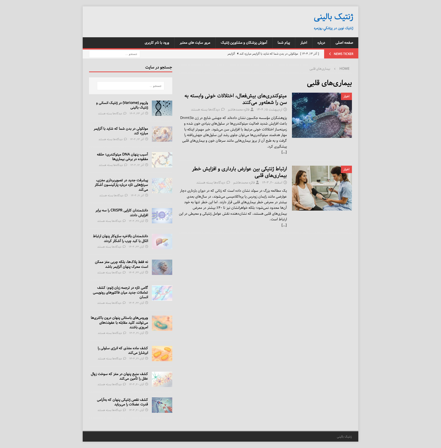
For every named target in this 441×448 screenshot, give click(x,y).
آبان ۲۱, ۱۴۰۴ (136, 333)
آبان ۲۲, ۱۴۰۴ (136, 302)
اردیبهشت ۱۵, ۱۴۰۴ (269, 110)
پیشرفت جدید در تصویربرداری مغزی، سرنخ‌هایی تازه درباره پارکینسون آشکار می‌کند (121, 184)
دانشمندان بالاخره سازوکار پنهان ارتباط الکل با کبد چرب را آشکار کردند (120, 238)
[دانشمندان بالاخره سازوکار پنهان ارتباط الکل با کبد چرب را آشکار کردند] (162, 241)
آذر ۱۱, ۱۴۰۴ (137, 195)
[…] (284, 152)
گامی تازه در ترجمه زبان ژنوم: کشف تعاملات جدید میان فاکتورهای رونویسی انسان (120, 292)
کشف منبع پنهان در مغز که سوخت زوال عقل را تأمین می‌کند (119, 376)
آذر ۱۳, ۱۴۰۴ (137, 139)
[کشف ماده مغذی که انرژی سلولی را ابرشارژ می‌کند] (162, 353)
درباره (321, 43)
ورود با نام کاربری (157, 43)
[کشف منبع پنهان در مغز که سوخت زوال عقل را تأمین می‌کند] (162, 379)
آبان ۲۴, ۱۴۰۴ (136, 246)
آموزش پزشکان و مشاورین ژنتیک (244, 43)
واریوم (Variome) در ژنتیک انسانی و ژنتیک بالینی (122, 105)
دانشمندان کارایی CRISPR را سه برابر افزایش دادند (121, 212)
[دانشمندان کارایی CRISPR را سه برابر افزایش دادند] (162, 215)
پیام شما (284, 43)
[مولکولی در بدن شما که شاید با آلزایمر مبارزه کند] (162, 134)
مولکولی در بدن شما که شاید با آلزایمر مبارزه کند (121, 131)
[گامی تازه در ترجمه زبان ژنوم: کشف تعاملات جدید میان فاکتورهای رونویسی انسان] (162, 293)
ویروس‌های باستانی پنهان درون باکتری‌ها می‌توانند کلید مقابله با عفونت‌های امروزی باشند (119, 322)
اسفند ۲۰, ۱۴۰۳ (272, 183)
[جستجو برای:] (114, 54)
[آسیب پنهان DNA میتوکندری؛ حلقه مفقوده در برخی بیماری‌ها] (162, 159)
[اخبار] (322, 115)
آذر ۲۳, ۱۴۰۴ (137, 113)
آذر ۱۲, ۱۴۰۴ (137, 165)
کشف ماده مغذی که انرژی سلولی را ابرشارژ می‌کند (123, 350)
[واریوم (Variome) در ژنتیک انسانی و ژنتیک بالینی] (162, 108)
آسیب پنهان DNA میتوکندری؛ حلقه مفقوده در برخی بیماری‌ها (122, 156)
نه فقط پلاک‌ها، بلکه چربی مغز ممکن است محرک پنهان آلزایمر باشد (121, 264)
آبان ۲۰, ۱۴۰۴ (136, 384)
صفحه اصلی (344, 43)
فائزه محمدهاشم (238, 110)
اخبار (303, 43)
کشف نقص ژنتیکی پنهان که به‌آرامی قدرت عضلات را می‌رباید (122, 402)
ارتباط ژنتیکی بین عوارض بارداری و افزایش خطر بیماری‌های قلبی (239, 172)
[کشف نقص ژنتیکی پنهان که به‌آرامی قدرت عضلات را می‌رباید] (162, 405)
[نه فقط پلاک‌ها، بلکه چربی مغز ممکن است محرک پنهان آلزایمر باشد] (162, 267)
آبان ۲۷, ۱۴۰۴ (136, 221)
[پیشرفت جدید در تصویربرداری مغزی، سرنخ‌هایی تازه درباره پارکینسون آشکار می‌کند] (162, 185)
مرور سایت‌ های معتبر (195, 43)
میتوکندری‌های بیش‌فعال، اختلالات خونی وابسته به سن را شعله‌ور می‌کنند (236, 99)
